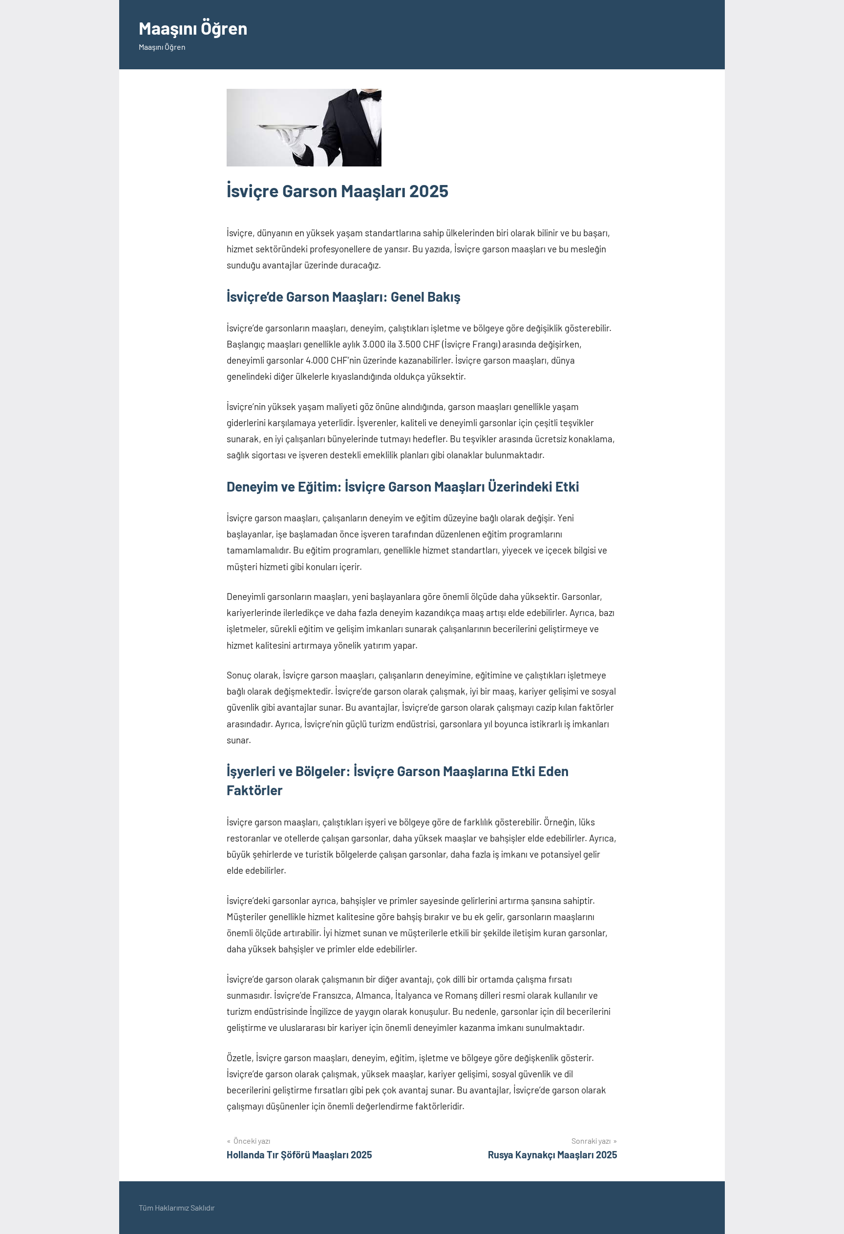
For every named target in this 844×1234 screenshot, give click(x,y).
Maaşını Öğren (193, 27)
